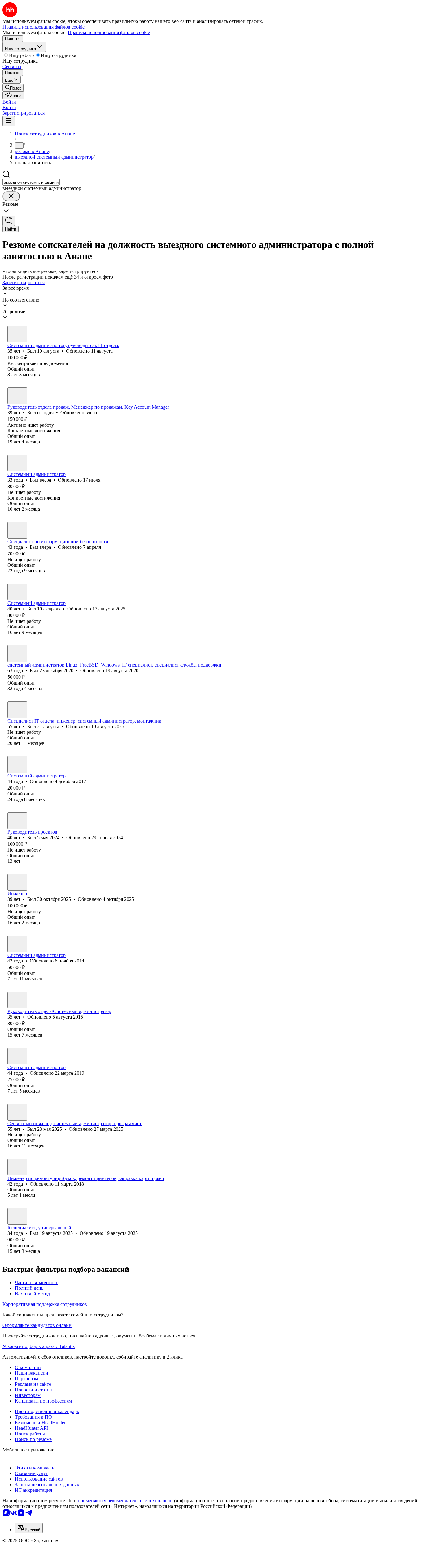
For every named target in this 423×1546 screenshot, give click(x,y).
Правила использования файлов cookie (109, 32)
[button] (9, 101)
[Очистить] (11, 196)
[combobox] (31, 182)
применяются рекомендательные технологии (125, 1500)
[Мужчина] (17, 334)
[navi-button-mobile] (8, 121)
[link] (13, 87)
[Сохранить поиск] (8, 221)
